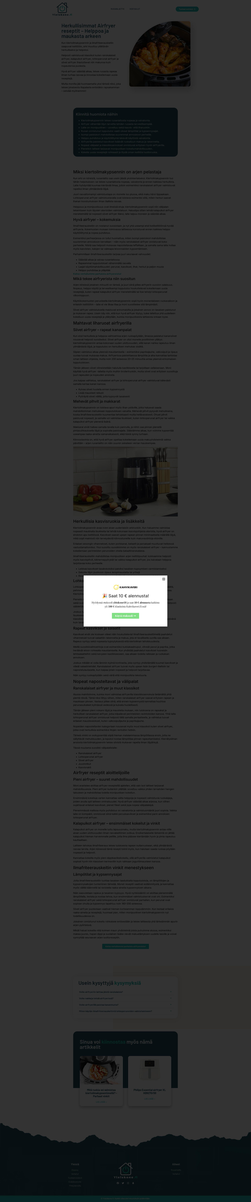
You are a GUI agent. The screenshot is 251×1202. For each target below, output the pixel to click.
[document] (125, 601)
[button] (164, 579)
